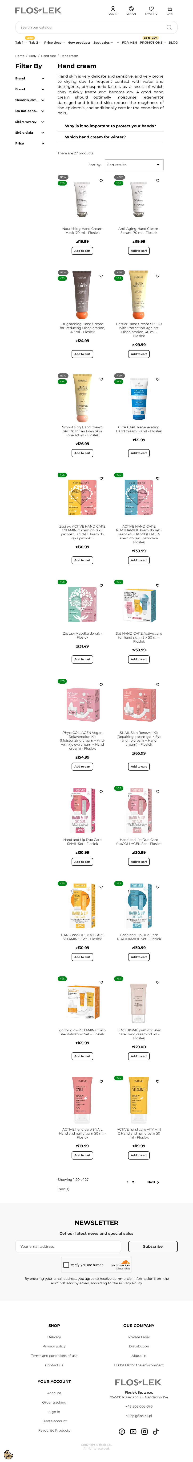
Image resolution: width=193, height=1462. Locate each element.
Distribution (139, 1346)
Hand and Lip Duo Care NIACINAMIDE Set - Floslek (139, 937)
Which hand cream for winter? (95, 137)
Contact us (54, 1365)
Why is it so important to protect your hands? (110, 126)
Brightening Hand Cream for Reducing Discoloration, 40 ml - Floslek (82, 328)
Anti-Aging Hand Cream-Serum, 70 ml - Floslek (138, 231)
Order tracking (54, 1402)
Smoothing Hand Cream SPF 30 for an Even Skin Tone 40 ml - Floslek (82, 431)
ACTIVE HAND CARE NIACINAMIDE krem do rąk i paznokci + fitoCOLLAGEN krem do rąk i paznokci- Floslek (139, 534)
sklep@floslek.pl (139, 1416)
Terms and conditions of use (54, 1356)
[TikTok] (156, 1431)
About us (139, 1356)
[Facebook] (122, 1431)
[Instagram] (144, 1431)
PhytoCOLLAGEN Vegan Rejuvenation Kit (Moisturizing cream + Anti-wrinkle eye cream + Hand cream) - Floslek (82, 741)
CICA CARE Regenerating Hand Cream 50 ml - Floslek (139, 429)
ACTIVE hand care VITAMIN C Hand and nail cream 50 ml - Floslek (139, 1133)
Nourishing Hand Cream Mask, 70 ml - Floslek (82, 231)
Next (154, 1182)
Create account (54, 1421)
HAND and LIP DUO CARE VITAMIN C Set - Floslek (82, 937)
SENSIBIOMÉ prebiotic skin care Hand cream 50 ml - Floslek (139, 1034)
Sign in (54, 1412)
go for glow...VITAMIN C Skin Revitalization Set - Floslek (82, 1032)
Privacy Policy (130, 1283)
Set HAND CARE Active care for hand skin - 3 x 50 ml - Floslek (139, 637)
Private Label (139, 1337)
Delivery (54, 1337)
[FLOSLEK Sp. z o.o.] (38, 10)
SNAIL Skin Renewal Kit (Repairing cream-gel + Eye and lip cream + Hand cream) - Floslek (139, 739)
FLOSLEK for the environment (139, 1365)
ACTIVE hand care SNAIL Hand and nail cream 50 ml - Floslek (82, 1133)
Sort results (134, 165)
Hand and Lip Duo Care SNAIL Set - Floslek (82, 842)
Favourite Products (54, 1430)
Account (54, 1393)
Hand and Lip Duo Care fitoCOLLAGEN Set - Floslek (138, 842)
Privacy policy (54, 1346)
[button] (131, 10)
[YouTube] (133, 1431)
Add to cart (82, 250)
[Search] (169, 27)
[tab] (111, 126)
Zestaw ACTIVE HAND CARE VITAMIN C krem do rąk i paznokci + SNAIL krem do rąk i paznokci (82, 532)
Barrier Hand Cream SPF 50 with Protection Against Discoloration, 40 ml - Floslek (139, 330)
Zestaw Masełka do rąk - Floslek (82, 635)
